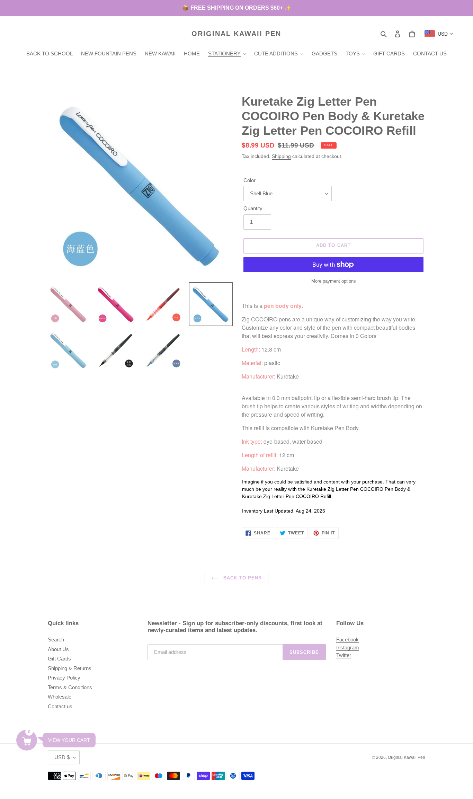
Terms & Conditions (70, 687)
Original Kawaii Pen (236, 33)
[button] (26, 740)
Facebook (347, 639)
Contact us (60, 706)
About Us (58, 649)
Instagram (347, 647)
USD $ (62, 757)
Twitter (343, 655)
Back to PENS (242, 577)
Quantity (252, 208)
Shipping (281, 156)
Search (56, 639)
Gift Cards (59, 659)
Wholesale (59, 697)
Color (249, 180)
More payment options (333, 281)
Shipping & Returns (69, 668)
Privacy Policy (64, 678)
